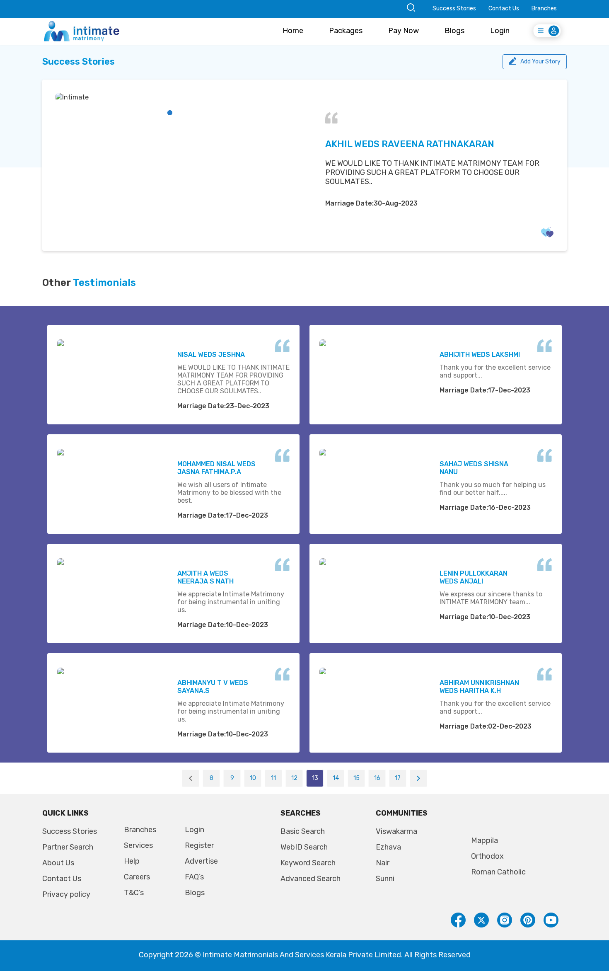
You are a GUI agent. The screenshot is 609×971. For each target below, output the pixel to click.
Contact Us (503, 8)
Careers (137, 877)
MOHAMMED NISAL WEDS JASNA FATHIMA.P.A (216, 468)
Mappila (484, 840)
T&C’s (134, 892)
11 (273, 778)
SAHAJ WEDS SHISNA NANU (474, 468)
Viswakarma (396, 831)
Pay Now (403, 30)
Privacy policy (66, 894)
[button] (169, 112)
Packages (345, 30)
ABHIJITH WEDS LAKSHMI (480, 354)
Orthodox (487, 856)
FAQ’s (194, 877)
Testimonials (104, 282)
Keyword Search (308, 863)
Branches (544, 8)
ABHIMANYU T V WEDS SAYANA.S (212, 687)
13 (315, 778)
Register (199, 845)
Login (500, 30)
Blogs (454, 30)
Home (293, 30)
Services (138, 845)
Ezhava (388, 847)
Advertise (201, 861)
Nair (382, 863)
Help (132, 861)
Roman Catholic (498, 872)
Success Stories (454, 8)
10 (253, 778)
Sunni (385, 878)
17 (398, 778)
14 (336, 778)
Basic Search (302, 831)
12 (294, 778)
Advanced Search (310, 878)
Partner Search (67, 847)
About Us (58, 863)
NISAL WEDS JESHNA (211, 354)
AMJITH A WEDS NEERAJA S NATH (205, 577)
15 (356, 778)
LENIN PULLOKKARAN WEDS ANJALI (474, 577)
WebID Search (304, 847)
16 (377, 778)
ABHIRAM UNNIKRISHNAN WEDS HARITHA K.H (479, 687)
